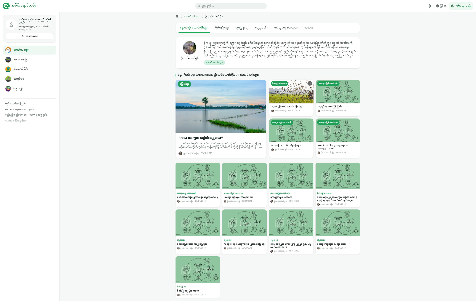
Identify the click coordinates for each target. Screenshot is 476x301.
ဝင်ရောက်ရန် (31, 36)
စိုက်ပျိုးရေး (222, 28)
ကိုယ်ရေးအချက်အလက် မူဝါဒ (19, 109)
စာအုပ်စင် (18, 79)
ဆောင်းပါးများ (21, 50)
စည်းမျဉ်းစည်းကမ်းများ (16, 115)
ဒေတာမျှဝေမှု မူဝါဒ (38, 115)
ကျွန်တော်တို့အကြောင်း (15, 103)
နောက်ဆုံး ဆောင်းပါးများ (194, 28)
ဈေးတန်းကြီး (20, 69)
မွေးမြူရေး (241, 28)
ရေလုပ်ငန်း (261, 28)
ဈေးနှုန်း (18, 89)
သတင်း (308, 28)
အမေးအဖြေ (20, 60)
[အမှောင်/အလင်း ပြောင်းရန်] (429, 6)
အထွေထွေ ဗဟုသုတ (286, 28)
